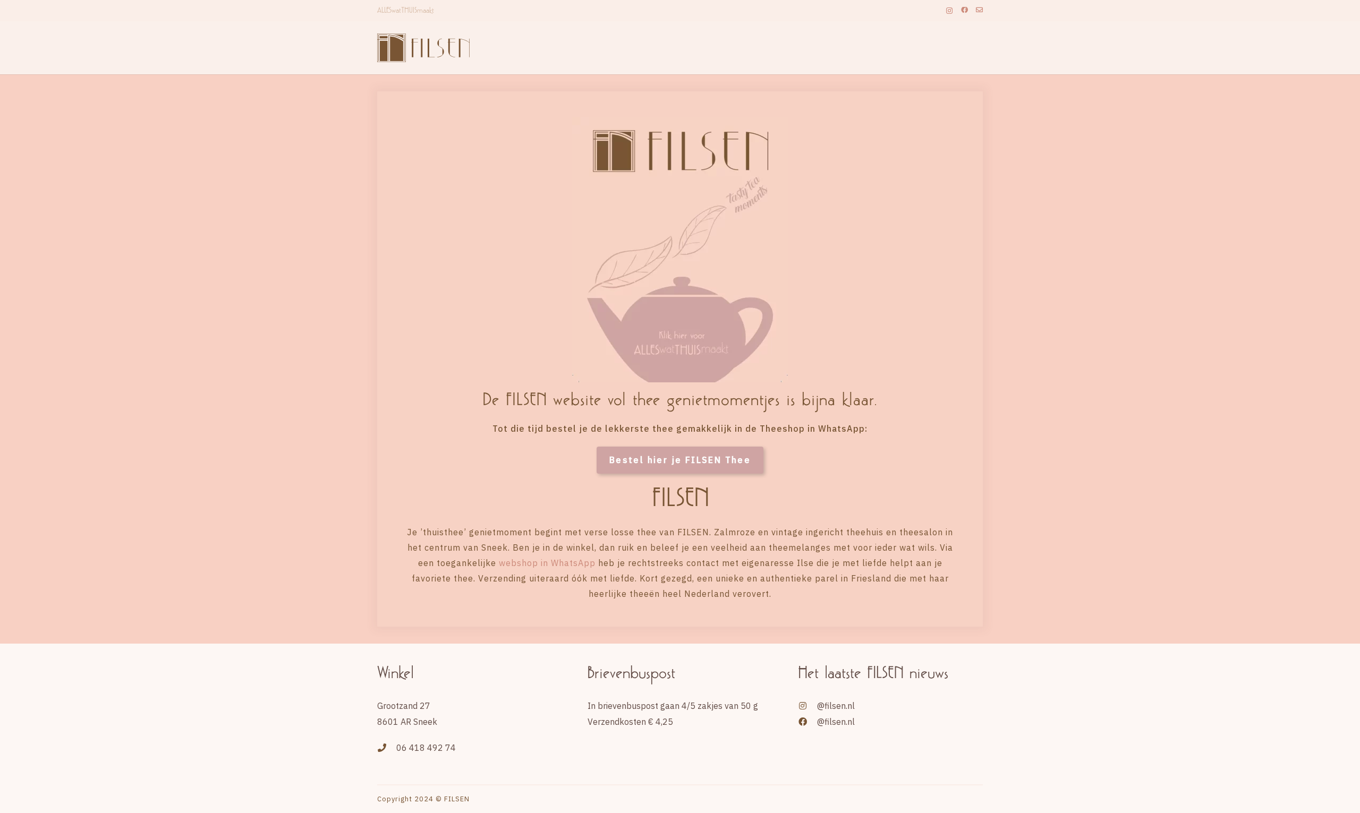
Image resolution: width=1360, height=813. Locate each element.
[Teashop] (680, 249)
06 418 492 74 (426, 747)
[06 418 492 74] (386, 747)
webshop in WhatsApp (547, 563)
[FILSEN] (429, 48)
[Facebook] (964, 10)
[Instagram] (949, 10)
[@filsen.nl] (807, 705)
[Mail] (979, 10)
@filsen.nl (836, 705)
